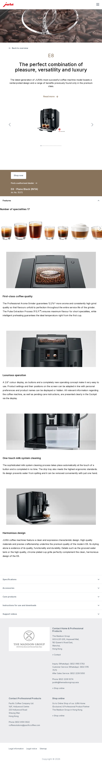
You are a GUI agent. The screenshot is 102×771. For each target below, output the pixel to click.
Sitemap (43, 748)
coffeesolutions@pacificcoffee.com (24, 725)
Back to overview (20, 48)
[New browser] (29, 639)
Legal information (16, 748)
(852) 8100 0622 (22, 722)
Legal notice (31, 748)
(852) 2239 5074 (66, 679)
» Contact (56, 655)
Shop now (18, 175)
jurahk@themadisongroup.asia (65, 682)
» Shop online (58, 688)
